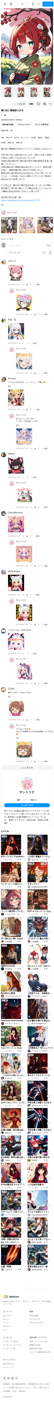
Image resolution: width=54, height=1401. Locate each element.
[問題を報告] (30, 284)
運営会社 (21, 1391)
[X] (4, 1378)
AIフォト (6, 1319)
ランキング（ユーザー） (12, 1345)
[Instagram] (12, 1378)
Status (14, 1391)
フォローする (27, 805)
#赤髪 (33, 137)
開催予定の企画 (36, 1348)
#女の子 (9, 137)
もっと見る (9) (27, 767)
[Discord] (8, 1378)
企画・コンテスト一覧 (38, 1341)
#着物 (46, 137)
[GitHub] (16, 1378)
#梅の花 (19, 142)
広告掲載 (6, 1391)
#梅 (2, 137)
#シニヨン (25, 137)
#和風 (3, 142)
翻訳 (2, 205)
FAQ (35, 1387)
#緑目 (40, 137)
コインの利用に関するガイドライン (17, 1387)
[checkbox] (9, 253)
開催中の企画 (35, 1345)
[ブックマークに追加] (38, 103)
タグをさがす (35, 1319)
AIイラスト (7, 1315)
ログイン (47, 4)
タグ (5, 1329)
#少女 (16, 137)
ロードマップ (8, 1367)
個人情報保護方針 (19, 1384)
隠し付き (14, 253)
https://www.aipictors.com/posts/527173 (20, 200)
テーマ (5, 1322)
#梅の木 (11, 142)
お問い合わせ (44, 1387)
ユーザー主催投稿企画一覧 (40, 1352)
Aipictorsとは (8, 1363)
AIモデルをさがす (37, 1322)
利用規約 (6, 1384)
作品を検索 (34, 1315)
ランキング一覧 (9, 1348)
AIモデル (6, 1326)
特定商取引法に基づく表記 (38, 1384)
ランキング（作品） (11, 1341)
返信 (38, 284)
